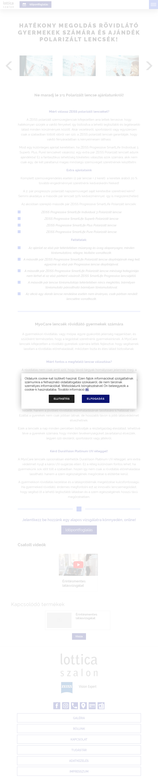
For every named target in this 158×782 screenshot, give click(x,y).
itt (87, 389)
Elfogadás (96, 398)
